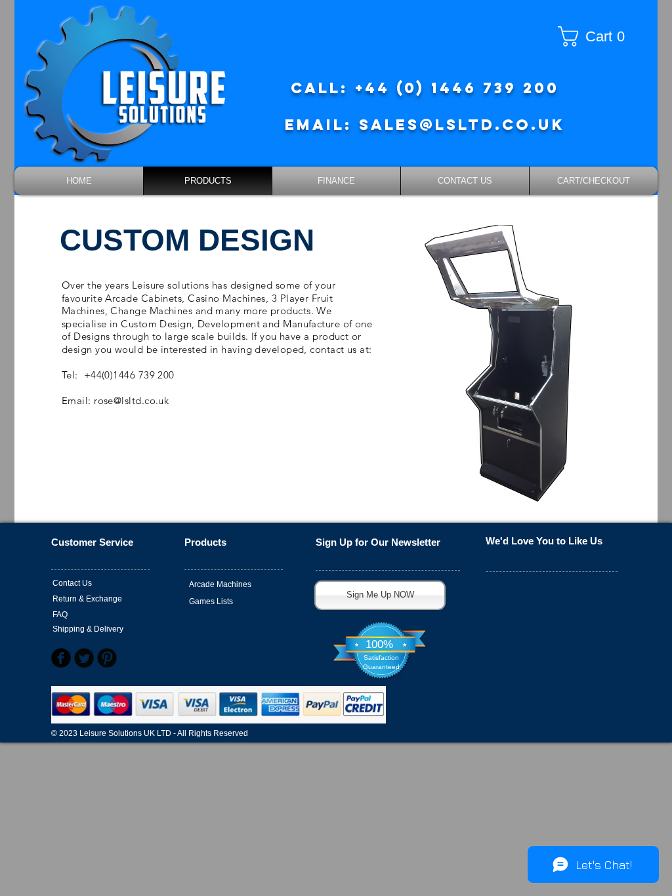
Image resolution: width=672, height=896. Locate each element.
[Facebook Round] (61, 658)
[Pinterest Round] (107, 658)
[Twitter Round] (84, 658)
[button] (596, 36)
